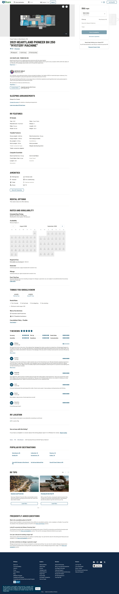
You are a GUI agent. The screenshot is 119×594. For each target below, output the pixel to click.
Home (11, 439)
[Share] (63, 6)
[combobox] (21, 2)
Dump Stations (43, 572)
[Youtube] (102, 562)
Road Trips (42, 573)
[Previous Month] (13, 226)
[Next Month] (62, 226)
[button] (13, 64)
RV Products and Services (81, 570)
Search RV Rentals (59, 564)
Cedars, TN (52, 455)
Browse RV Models (59, 573)
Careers (15, 568)
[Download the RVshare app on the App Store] (97, 567)
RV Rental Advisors (59, 575)
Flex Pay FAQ (58, 577)
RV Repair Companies (45, 577)
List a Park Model (79, 566)
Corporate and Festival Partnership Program (24, 579)
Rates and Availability (26, 531)
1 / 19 (66, 33)
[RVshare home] (6, 2)
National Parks (43, 564)
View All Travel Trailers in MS (56, 462)
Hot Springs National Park (37, 462)
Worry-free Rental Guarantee (62, 566)
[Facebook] (94, 562)
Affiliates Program (17, 575)
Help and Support (59, 570)
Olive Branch (20, 439)
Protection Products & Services (62, 572)
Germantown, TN (35, 455)
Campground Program (18, 577)
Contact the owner (14, 102)
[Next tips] (68, 472)
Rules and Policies (40, 523)
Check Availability (94, 32)
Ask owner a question (94, 36)
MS (15, 439)
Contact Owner (15, 87)
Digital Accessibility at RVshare (51, 591)
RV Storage (42, 575)
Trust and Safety (17, 566)
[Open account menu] (103, 2)
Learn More (24, 503)
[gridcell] (35, 233)
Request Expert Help (94, 47)
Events (41, 568)
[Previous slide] (12, 20)
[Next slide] (67, 20)
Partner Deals (43, 579)
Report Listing (63, 432)
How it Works (16, 572)
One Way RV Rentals (60, 568)
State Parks (42, 566)
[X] (105, 562)
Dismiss (38, 588)
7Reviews (17, 48)
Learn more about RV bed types (17, 105)
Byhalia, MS (14, 455)
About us (15, 564)
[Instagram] (98, 562)
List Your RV (112, 2)
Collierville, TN (34, 453)
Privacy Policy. (6, 591)
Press (14, 570)
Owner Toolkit (78, 568)
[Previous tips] (65, 472)
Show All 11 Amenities (17, 190)
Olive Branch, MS (16, 453)
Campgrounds (43, 570)
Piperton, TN (53, 453)
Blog (14, 573)
